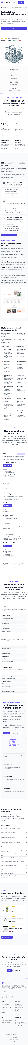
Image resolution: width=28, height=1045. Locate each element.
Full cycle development (7, 1020)
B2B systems (18, 1004)
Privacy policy (14, 1037)
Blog (16, 1020)
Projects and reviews (6, 1007)
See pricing (6, 733)
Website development (20, 1005)
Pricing (14, 28)
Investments (4, 1023)
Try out (9, 970)
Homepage (5, 7)
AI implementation (19, 1007)
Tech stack (4, 1012)
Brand (3, 1009)
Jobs (3, 1010)
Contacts (21, 2)
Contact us (17, 970)
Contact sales (7, 465)
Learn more (13, 32)
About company (5, 1004)
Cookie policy (14, 1041)
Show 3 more (3, 633)
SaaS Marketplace (6, 1022)
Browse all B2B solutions (8, 235)
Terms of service (14, 1039)
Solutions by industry (19, 1022)
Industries (12, 7)
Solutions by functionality (20, 1023)
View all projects (6, 937)
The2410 (13, 1034)
